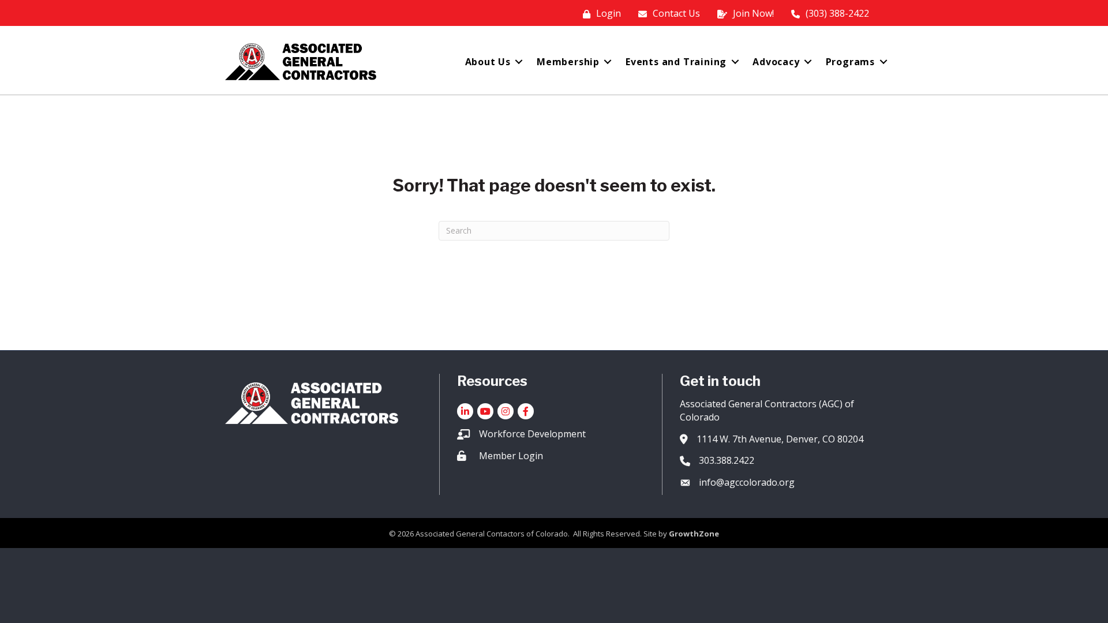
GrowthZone (694, 533)
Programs (850, 61)
